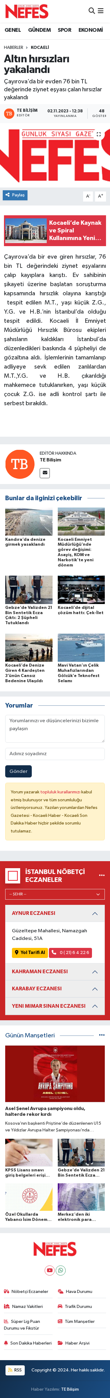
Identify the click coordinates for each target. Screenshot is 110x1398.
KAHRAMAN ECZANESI (40, 971)
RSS (17, 1370)
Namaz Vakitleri (27, 1306)
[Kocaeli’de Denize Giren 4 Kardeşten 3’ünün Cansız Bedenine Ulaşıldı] (29, 647)
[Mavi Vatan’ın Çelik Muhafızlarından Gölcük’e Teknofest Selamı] (81, 647)
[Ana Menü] (101, 11)
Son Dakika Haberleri (31, 1343)
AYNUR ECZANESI (33, 913)
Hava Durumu (79, 1291)
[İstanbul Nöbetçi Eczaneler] (102, 875)
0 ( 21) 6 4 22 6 (74, 952)
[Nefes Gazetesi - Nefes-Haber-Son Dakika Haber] (27, 11)
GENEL (13, 30)
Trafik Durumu (78, 1306)
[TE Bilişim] (20, 464)
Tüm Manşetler (80, 1321)
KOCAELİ (40, 48)
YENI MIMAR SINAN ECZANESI (49, 1006)
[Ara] (92, 11)
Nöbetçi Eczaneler (30, 1291)
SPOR (64, 30)
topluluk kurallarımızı (60, 792)
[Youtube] (50, 1270)
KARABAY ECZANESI (37, 988)
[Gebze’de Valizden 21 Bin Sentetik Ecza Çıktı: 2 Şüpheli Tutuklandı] (29, 589)
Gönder (18, 771)
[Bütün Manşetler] (102, 1035)
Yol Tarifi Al (33, 952)
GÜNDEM (39, 30)
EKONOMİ (91, 30)
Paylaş (18, 195)
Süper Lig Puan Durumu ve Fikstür (22, 1325)
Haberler (13, 48)
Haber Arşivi (77, 1343)
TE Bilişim (50, 459)
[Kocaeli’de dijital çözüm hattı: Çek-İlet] (81, 589)
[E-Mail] (45, 473)
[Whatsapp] (61, 1270)
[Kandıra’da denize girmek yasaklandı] (29, 521)
